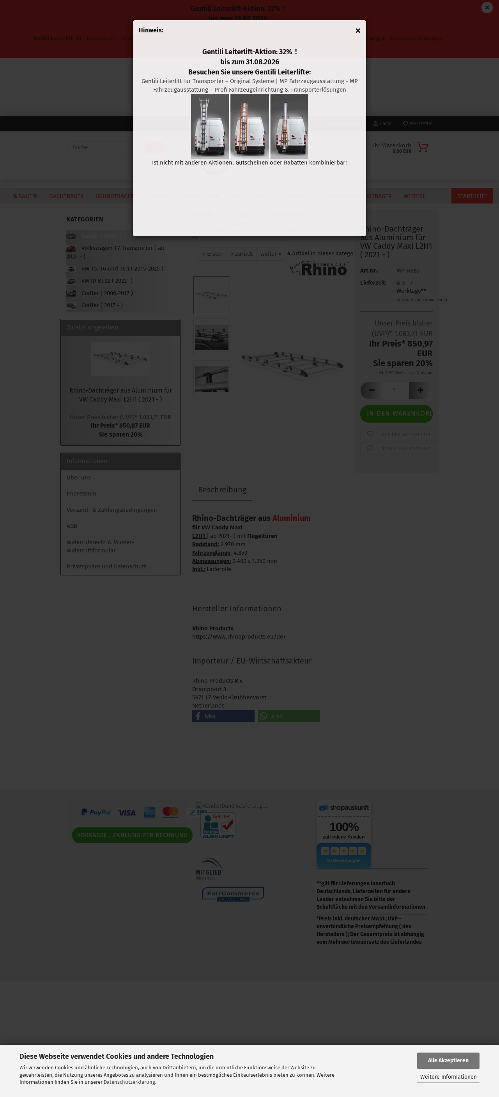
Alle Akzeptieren (448, 1060)
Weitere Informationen (448, 1077)
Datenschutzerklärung (129, 1082)
